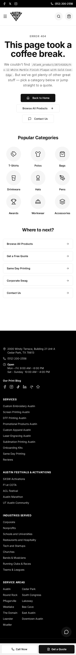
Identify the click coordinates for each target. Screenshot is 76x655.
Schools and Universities (17, 533)
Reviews (8, 459)
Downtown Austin (32, 618)
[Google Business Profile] (38, 387)
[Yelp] (31, 387)
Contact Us (41, 118)
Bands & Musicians (14, 557)
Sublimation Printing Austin (19, 441)
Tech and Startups (14, 545)
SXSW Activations (14, 478)
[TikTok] (18, 387)
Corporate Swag (17, 280)
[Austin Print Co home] (16, 16)
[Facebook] (4, 3)
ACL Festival (10, 490)
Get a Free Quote (17, 256)
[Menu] (5, 16)
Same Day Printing (18, 268)
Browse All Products (35, 108)
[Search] (59, 16)
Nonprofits (9, 528)
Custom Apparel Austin (17, 429)
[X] (10, 3)
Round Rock (10, 594)
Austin (7, 589)
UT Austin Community (16, 502)
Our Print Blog (12, 380)
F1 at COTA (10, 484)
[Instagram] (15, 3)
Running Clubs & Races (17, 563)
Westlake (8, 606)
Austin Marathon (13, 496)
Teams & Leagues (13, 569)
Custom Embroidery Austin (19, 406)
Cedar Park (29, 589)
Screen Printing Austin (16, 412)
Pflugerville (9, 600)
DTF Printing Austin (14, 418)
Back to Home (40, 97)
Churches (8, 551)
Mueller (7, 624)
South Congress (31, 594)
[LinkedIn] (25, 387)
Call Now (21, 649)
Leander (8, 618)
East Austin (28, 612)
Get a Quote (58, 649)
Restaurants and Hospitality (19, 539)
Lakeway (27, 600)
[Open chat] (66, 632)
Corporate (9, 522)
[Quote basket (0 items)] (69, 16)
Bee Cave (28, 606)
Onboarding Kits (13, 447)
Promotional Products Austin (20, 423)
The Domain (10, 612)
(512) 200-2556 (64, 3)
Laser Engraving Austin (17, 435)
